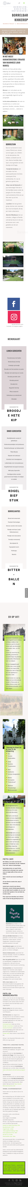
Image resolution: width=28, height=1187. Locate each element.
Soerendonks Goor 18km (9, 1136)
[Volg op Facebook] (13, 304)
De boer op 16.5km (8, 1134)
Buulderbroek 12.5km (8, 1127)
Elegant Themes (18, 1183)
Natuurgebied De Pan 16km (10, 1132)
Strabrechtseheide (7, 1028)
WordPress (19, 1185)
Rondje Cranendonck (8, 1026)
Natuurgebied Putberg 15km (10, 1131)
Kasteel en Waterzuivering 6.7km (11, 1125)
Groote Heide (6, 1033)
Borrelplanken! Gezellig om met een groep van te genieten (14, 32)
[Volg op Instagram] (14, 317)
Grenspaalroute (7, 1024)
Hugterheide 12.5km (8, 1129)
